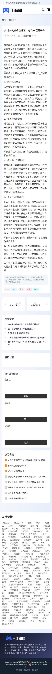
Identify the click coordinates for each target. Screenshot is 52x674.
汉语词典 (35, 615)
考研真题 (12, 550)
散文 (4, 545)
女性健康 (14, 595)
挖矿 (29, 289)
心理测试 (28, 548)
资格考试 (29, 609)
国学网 (39, 539)
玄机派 (27, 578)
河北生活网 (39, 545)
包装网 (32, 598)
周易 (30, 522)
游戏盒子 (5, 609)
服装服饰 (14, 562)
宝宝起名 (12, 559)
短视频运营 (15, 539)
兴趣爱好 (17, 553)
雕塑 (34, 542)
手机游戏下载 (33, 604)
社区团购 (26, 528)
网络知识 (29, 553)
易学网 (25, 531)
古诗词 (37, 567)
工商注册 (32, 534)
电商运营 (5, 522)
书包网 (41, 620)
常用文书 (26, 545)
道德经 (35, 618)
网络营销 (22, 525)
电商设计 (34, 559)
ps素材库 (38, 595)
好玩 (36, 289)
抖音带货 (12, 536)
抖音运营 (14, 542)
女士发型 (17, 573)
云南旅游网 (25, 536)
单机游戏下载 (26, 556)
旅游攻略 (34, 525)
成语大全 (41, 609)
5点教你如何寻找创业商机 (18, 333)
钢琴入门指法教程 (15, 576)
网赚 (43, 606)
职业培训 (17, 609)
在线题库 (28, 539)
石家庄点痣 (15, 570)
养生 (10, 601)
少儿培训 (29, 612)
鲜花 (32, 620)
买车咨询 (14, 590)
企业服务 (38, 578)
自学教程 (14, 545)
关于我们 (18, 670)
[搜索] (43, 9)
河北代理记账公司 (15, 584)
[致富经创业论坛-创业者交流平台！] (12, 10)
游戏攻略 (16, 548)
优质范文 (31, 564)
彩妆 (21, 289)
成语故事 (12, 534)
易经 (38, 522)
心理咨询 (36, 550)
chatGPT (5, 578)
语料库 (39, 584)
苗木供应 (26, 595)
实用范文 (26, 567)
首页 (4, 20)
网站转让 (22, 620)
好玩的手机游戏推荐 (18, 615)
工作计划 (26, 590)
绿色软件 (36, 601)
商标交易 (12, 556)
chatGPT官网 (33, 581)
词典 (30, 576)
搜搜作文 (29, 573)
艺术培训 (17, 612)
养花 (26, 570)
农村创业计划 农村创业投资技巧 (21, 328)
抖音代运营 (13, 531)
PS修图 (37, 587)
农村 (12, 45)
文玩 (30, 584)
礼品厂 (37, 590)
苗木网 (41, 612)
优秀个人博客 (19, 598)
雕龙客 (25, 542)
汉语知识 (24, 550)
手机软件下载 (17, 604)
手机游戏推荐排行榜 (26, 592)
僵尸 (14, 289)
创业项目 (12, 20)
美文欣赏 (14, 618)
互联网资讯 (37, 531)
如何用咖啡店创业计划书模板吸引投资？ (24, 324)
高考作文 (26, 587)
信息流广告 (18, 522)
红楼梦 (25, 618)
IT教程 (11, 592)
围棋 (38, 576)
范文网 (23, 559)
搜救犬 (37, 562)
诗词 (22, 534)
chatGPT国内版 (16, 581)
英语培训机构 (7, 623)
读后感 (17, 578)
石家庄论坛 (32, 606)
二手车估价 (13, 567)
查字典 (15, 528)
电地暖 (11, 620)
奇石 (42, 542)
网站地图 (35, 670)
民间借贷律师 (22, 601)
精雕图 (37, 528)
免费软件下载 (17, 606)
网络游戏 (38, 536)
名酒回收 (36, 570)
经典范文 (19, 564)
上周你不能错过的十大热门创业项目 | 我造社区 (27, 337)
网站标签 (26, 670)
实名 (7, 289)
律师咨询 (26, 562)
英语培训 (5, 612)
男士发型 (14, 587)
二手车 (11, 525)
